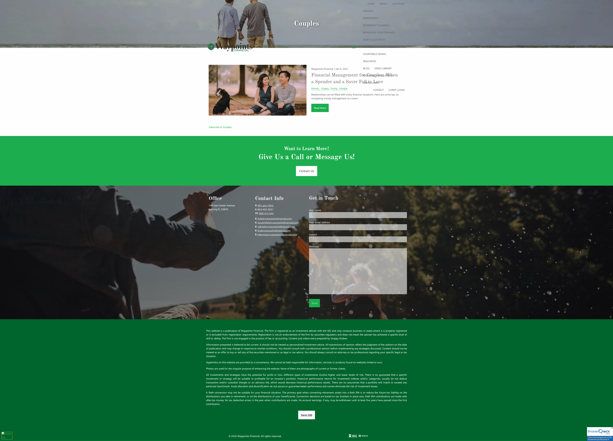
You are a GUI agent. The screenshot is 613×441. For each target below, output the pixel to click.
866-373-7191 (266, 213)
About (383, 3)
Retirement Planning (376, 25)
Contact (378, 89)
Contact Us (306, 171)
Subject (325, 234)
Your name (326, 210)
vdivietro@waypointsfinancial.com (276, 226)
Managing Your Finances (379, 32)
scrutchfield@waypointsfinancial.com (278, 222)
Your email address (331, 222)
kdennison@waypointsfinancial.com (277, 234)
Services (368, 10)
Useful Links (371, 82)
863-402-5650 (265, 205)
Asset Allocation (374, 39)
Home (371, 3)
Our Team (398, 3)
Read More (320, 107)
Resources (369, 61)
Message (325, 246)
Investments (371, 18)
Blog (366, 68)
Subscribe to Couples (220, 127)
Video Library (383, 68)
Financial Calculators (377, 75)
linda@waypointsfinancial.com (274, 230)
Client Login (397, 89)
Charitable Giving (374, 54)
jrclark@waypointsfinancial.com (275, 218)
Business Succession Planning (382, 46)
